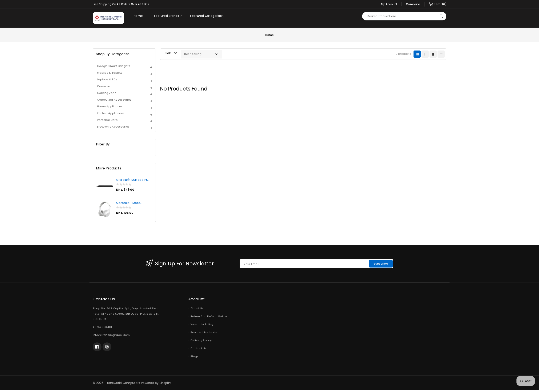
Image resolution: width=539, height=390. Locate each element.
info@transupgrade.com (111, 335)
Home (269, 35)
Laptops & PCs (107, 79)
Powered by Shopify (156, 383)
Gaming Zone (106, 93)
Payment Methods (203, 332)
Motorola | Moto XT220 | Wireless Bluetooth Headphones (128, 203)
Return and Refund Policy (208, 316)
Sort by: (171, 53)
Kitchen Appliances (110, 113)
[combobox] (404, 16)
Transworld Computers (122, 383)
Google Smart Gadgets (113, 66)
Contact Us (198, 348)
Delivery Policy (201, 340)
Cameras (104, 86)
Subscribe (381, 264)
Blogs (194, 356)
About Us (197, 308)
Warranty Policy (201, 324)
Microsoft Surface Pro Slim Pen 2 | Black (132, 180)
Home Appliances (110, 106)
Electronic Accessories (113, 127)
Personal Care (107, 120)
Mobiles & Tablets (109, 73)
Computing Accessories (114, 100)
